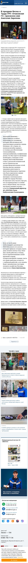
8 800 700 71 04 (19, 3)
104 (9, 532)
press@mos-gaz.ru (11, 509)
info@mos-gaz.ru (11, 514)
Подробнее (20, 557)
